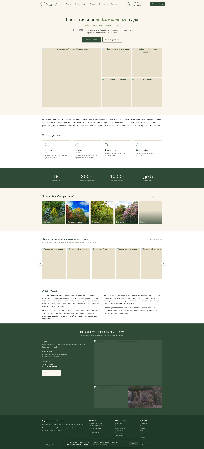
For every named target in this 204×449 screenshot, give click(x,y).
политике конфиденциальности (104, 444)
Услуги (84, 4)
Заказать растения (112, 40)
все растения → (156, 239)
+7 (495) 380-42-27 (134, 3)
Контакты (114, 4)
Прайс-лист (119, 423)
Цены (77, 4)
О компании (103, 4)
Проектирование (120, 428)
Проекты (93, 4)
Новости (143, 433)
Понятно (133, 443)
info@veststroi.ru (95, 428)
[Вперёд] (163, 263)
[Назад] (40, 263)
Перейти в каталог (91, 40)
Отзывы (142, 428)
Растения (69, 4)
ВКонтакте (95, 432)
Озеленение (119, 430)
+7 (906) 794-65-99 (134, 5)
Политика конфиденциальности (152, 445)
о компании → (156, 136)
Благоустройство (121, 433)
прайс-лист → (156, 197)
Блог (141, 435)
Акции (142, 430)
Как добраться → (51, 373)
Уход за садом (120, 435)
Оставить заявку (157, 4)
